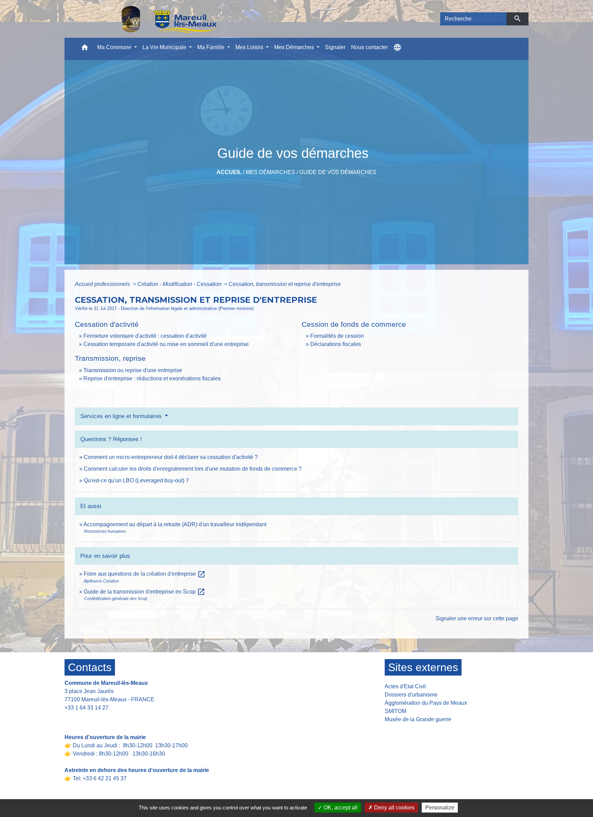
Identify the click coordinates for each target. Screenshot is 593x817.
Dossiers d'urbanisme (411, 695)
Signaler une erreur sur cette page (476, 618)
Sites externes (423, 667)
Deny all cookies (394, 807)
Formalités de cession (337, 336)
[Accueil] (151, 18)
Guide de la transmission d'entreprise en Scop (144, 592)
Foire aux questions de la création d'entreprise (145, 574)
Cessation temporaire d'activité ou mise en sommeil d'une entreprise (166, 344)
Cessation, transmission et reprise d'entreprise (285, 284)
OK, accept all (340, 807)
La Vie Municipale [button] (165, 47)
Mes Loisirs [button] (250, 47)
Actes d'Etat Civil (405, 686)
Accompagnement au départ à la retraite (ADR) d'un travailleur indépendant (174, 524)
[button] (84, 49)
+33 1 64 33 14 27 (86, 708)
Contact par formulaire (96, 718)
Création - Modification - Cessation (180, 284)
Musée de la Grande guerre (418, 719)
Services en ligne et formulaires (121, 416)
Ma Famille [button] (211, 47)
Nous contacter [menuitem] (369, 47)
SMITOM (395, 711)
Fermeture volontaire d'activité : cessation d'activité (145, 336)
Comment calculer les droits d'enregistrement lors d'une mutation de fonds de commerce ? (193, 469)
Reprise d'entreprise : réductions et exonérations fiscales (152, 378)
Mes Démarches (270, 172)
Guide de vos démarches (337, 172)
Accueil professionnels (103, 284)
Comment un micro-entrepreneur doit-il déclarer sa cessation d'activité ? (171, 457)
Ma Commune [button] (115, 47)
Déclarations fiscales (335, 344)
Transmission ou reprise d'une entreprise (132, 370)
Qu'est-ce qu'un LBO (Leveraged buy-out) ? (136, 480)
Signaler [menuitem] (335, 47)
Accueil (229, 172)
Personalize (439, 807)
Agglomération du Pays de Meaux (426, 703)
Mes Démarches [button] (294, 47)
